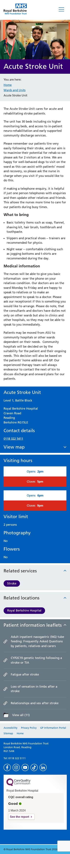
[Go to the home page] (15, 9)
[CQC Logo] (18, 785)
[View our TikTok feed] (34, 767)
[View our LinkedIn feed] (43, 767)
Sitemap (8, 733)
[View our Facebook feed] (7, 767)
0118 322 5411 (13, 438)
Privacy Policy (29, 727)
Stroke (11, 583)
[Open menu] (61, 9)
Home (8, 85)
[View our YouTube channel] (25, 767)
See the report (19, 816)
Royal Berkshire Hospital (24, 610)
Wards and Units (14, 90)
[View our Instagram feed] (16, 767)
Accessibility (10, 727)
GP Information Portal (53, 727)
